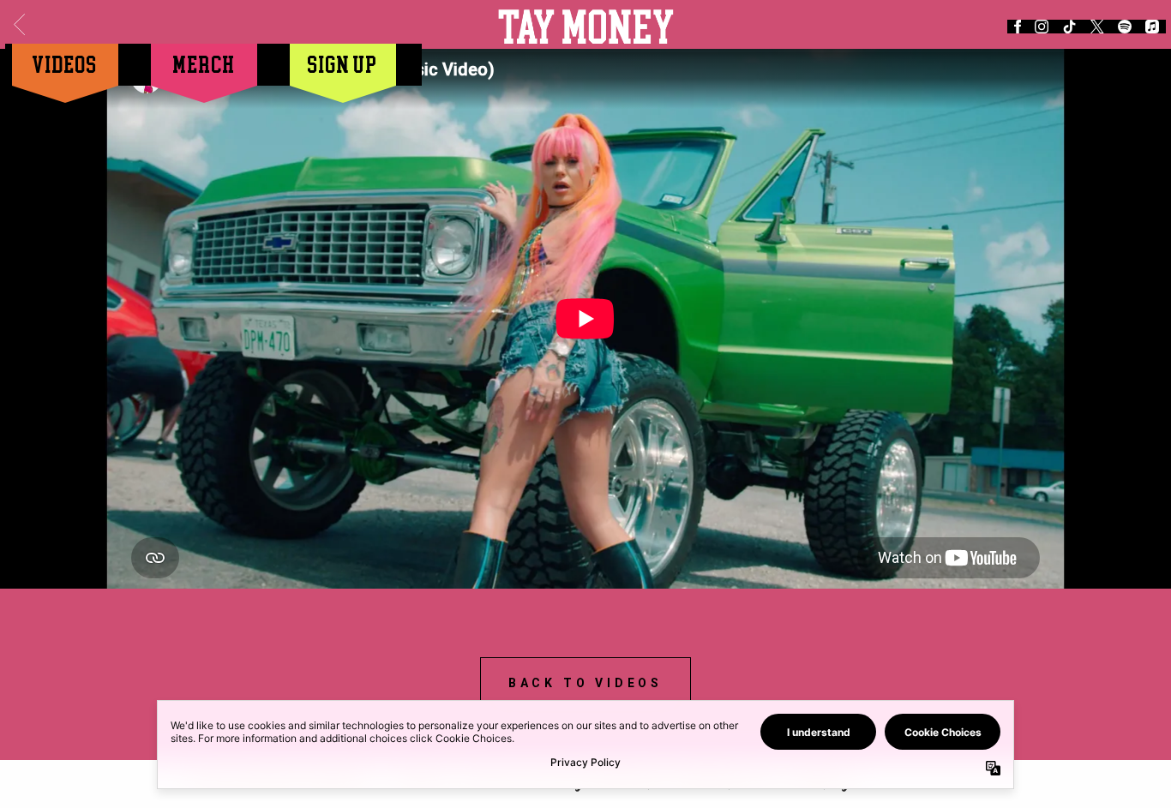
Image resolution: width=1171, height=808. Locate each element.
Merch (204, 64)
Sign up (343, 64)
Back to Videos (585, 683)
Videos (65, 64)
